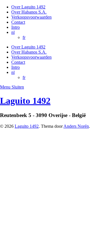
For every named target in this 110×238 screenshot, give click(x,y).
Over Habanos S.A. (29, 12)
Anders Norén (76, 126)
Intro (15, 27)
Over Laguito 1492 (28, 7)
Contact (18, 22)
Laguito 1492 (25, 101)
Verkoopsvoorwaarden (31, 17)
